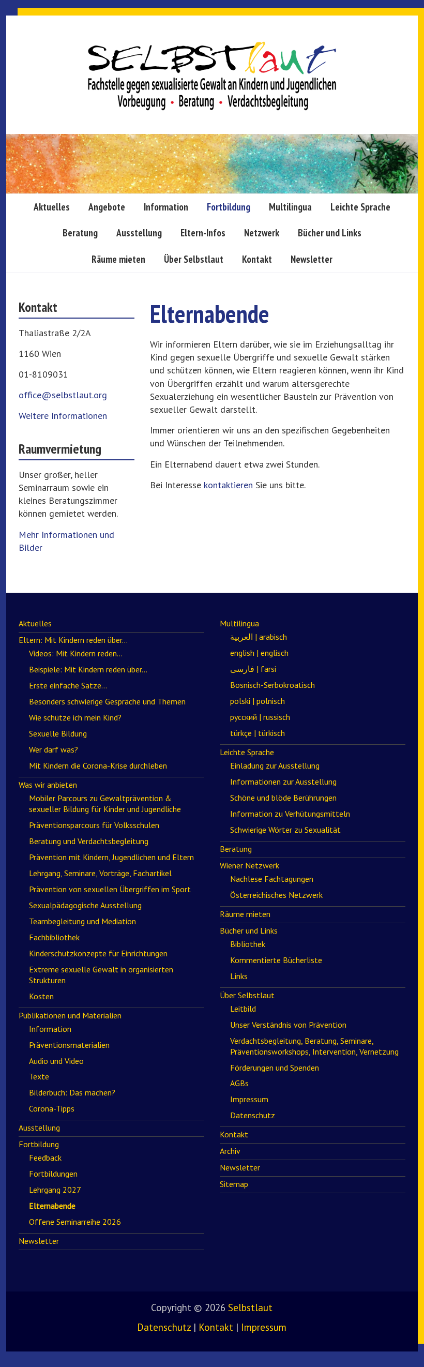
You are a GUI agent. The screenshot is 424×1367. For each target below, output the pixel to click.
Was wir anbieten (48, 784)
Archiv (230, 1151)
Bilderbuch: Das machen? (72, 1092)
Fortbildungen (53, 1173)
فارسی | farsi (253, 669)
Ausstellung (139, 233)
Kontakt (257, 259)
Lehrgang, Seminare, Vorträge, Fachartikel (100, 873)
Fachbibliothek (54, 937)
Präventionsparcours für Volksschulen (94, 825)
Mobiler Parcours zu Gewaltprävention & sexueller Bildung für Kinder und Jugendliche (105, 803)
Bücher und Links (329, 233)
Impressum (249, 1099)
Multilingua (290, 207)
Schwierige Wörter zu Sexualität (285, 829)
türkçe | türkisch (257, 733)
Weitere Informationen (63, 416)
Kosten (41, 996)
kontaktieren (228, 485)
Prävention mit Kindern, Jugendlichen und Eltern (111, 857)
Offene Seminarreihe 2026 (75, 1221)
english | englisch (259, 653)
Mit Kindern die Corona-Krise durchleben (98, 765)
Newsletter (311, 259)
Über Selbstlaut (193, 259)
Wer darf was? (53, 749)
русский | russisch (260, 717)
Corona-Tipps (51, 1108)
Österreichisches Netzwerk (276, 895)
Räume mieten (118, 259)
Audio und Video (56, 1061)
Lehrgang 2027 (55, 1189)
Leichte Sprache (360, 207)
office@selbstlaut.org (63, 395)
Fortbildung (228, 207)
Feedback (45, 1157)
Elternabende (52, 1205)
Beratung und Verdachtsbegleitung (88, 841)
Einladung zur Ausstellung (275, 765)
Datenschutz (252, 1115)
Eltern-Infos (202, 233)
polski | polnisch (257, 701)
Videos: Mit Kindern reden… (76, 653)
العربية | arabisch (258, 637)
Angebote (106, 207)
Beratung (80, 233)
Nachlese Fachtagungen (271, 879)
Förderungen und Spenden (274, 1067)
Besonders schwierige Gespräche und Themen (107, 701)
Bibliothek (247, 944)
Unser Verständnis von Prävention (288, 1024)
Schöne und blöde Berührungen (283, 797)
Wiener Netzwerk (249, 865)
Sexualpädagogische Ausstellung (85, 905)
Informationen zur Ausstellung (283, 781)
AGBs (239, 1083)
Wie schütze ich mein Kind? (75, 717)
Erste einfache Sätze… (68, 685)
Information (166, 207)
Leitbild (243, 1008)
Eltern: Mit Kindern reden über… (73, 640)
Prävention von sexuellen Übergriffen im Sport (110, 889)
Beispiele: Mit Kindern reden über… (88, 669)
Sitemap (234, 1184)
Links (239, 976)
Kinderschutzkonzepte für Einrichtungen (98, 953)
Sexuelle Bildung (58, 733)
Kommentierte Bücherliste (276, 960)
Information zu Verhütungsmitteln (290, 813)
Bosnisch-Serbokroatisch (272, 685)
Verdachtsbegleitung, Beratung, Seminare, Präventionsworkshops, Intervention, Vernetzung (314, 1046)
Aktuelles (52, 207)
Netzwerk (261, 233)
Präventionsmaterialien (69, 1045)
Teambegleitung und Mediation (82, 921)
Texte (39, 1076)
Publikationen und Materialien (70, 1015)
